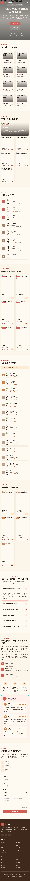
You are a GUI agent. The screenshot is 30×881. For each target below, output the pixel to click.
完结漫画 (18, 845)
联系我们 (3, 853)
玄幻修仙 (3, 862)
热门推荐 (18, 842)
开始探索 (14, 23)
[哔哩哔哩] (9, 835)
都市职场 (3, 867)
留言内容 (5, 796)
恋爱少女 (18, 860)
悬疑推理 (18, 862)
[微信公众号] (6, 835)
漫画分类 (3, 842)
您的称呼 (5, 776)
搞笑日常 (18, 865)
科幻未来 (3, 865)
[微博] (2, 835)
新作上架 (18, 847)
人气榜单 (3, 845)
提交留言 (14, 811)
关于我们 (18, 850)
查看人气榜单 (15, 28)
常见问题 (3, 850)
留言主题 (5, 789)
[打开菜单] (27, 2)
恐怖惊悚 (18, 867)
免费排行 (3, 847)
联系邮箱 (5, 783)
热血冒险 (3, 860)
